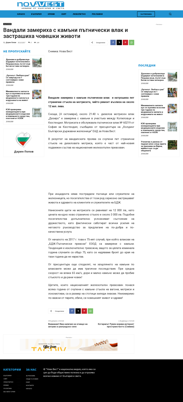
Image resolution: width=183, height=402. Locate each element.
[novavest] (98, 5)
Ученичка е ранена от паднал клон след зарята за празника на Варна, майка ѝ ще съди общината (153, 146)
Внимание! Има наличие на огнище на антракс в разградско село (67, 325)
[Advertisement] (91, 75)
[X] (119, 42)
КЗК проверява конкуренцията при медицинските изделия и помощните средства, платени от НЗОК (18, 113)
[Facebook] (113, 42)
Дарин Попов (11, 42)
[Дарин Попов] (24, 140)
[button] (170, 14)
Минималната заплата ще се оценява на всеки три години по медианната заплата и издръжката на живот (18, 95)
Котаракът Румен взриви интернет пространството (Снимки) (116, 325)
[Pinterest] (125, 42)
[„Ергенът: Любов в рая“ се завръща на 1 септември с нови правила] (37, 78)
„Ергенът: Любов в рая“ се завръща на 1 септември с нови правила (17, 78)
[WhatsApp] (131, 42)
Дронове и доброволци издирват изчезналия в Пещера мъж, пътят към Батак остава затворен (18, 62)
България (7, 24)
